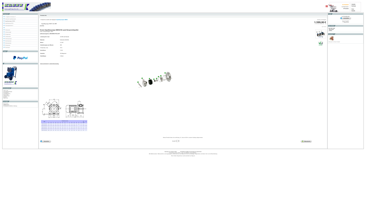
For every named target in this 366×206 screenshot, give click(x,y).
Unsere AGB (5, 94)
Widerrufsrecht (6, 95)
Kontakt (353, 10)
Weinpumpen (7, 29)
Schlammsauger (8, 32)
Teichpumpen (7, 45)
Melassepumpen (8, 43)
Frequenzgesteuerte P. (9, 25)
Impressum (5, 97)
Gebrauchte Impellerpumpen (10, 18)
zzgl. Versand (324, 26)
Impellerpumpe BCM (9, 23)
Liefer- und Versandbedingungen (7, 91)
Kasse (353, 8)
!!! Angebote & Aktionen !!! (10, 16)
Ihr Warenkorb (345, 4)
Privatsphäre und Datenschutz (6, 93)
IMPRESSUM (6, 104)
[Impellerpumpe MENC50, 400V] (320, 37)
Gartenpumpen (8, 36)
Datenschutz (5, 103)
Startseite (353, 4)
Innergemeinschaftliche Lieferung (10, 105)
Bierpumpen (7, 47)
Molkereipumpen (8, 38)
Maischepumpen (8, 40)
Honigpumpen (8, 34)
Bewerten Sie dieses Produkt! (334, 41)
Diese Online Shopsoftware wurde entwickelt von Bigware (183, 155)
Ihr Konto (354, 5)
